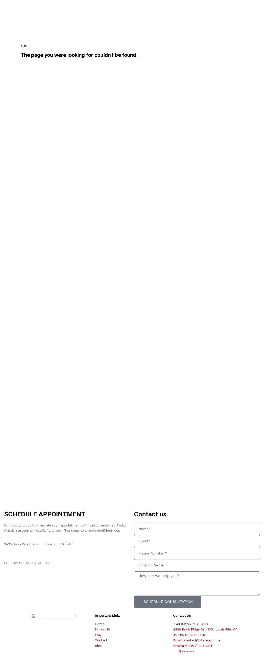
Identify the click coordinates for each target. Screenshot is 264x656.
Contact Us (182, 615)
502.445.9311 (14, 554)
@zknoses (59, 563)
